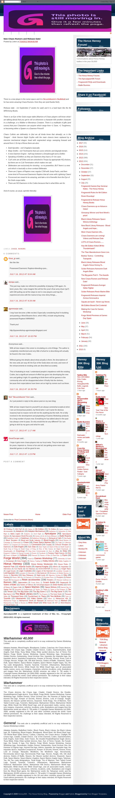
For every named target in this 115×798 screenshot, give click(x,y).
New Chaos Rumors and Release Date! (22, 39)
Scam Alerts (35, 582)
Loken (80, 546)
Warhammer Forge (10, 601)
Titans (43, 596)
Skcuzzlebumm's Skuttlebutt (54, 99)
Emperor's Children (10, 553)
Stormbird (18, 589)
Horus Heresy (13, 563)
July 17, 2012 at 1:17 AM (22, 431)
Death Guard (65, 547)
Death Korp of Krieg (11, 549)
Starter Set (8, 589)
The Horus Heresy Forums (89, 76)
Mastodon (31, 573)
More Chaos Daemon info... (92, 232)
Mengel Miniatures (100, 471)
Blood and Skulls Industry (30, 540)
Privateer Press (49, 577)
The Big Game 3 (57, 591)
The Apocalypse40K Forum (89, 79)
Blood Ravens (64, 540)
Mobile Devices (64, 573)
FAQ (69, 553)
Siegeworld (64, 582)
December (85, 164)
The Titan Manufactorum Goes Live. (95, 252)
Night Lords (41, 575)
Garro (69, 558)
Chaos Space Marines (42, 542)
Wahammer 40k (62, 598)
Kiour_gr (12, 258)
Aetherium (52, 531)
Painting (6, 577)
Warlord (64, 601)
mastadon (22, 573)
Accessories (8, 531)
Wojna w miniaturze (100, 422)
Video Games (36, 598)
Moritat (6, 575)
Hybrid (71, 794)
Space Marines (32, 587)
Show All (107, 610)
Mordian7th (82, 549)
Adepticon (20, 531)
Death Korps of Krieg (28, 549)
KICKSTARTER (44, 569)
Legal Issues (11, 571)
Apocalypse (50, 533)
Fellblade (23, 555)
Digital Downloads (62, 549)
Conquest (15, 545)
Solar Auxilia (58, 585)
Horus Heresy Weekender (42, 564)
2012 (81, 161)
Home (37, 514)
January (84, 341)
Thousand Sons (17, 596)
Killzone (56, 569)
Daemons (7, 547)
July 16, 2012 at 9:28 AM (22, 301)
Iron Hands (18, 569)
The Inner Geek (56, 594)
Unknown (82, 552)
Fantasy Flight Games (56, 553)
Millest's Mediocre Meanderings (101, 446)
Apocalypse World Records (22, 536)
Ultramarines (21, 598)
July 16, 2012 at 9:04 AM (22, 274)
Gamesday (61, 558)
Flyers (64, 555)
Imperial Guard (25, 567)
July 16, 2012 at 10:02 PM (23, 336)
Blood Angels (49, 540)
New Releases (27, 575)
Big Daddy (67, 538)
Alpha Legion (15, 534)
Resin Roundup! (87, 196)
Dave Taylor (43, 547)
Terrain (10, 591)
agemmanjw (13, 309)
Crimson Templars (62, 545)
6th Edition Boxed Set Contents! (94, 305)
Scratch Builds (49, 582)
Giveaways (10, 561)
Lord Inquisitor (9, 573)
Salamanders (23, 582)
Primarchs (37, 577)
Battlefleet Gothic (13, 538)
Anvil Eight (37, 534)
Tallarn (45, 589)
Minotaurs (53, 573)
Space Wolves (51, 587)
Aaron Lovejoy (64, 529)
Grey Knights (22, 561)
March (83, 334)
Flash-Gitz (56, 555)
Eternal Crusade (24, 553)
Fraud (30, 558)
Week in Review (20, 603)
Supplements (28, 589)
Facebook (42, 553)
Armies (37, 536)
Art (43, 536)
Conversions (36, 544)
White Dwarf (33, 603)
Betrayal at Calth (55, 538)
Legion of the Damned (44, 571)
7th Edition (52, 529)
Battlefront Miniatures (39, 538)
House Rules (63, 564)
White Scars (47, 603)
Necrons (14, 575)
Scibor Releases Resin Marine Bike (95, 292)
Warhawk (40, 601)
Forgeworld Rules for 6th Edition (94, 192)
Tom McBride (55, 596)
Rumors (22, 249)
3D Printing (8, 529)
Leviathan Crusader (62, 571)
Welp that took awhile (106, 600)
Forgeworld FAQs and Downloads (91, 82)
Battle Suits (101, 397)
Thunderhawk (33, 596)
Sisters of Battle (10, 585)
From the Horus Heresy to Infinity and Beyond (83, 451)
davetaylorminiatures (83, 483)
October (84, 172)
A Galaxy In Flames (100, 523)
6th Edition (39, 529)
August (84, 179)
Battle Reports (65, 536)
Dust (50, 551)
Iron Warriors (30, 569)
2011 (81, 346)
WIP (56, 603)
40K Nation (28, 529)
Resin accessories (31, 579)
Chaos (14, 249)
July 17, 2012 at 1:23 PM (22, 454)
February (84, 337)
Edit (7, 33)
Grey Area (82, 542)
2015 (81, 150)
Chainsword (16, 542)
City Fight (58, 542)
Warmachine (8, 603)
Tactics (37, 589)
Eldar (65, 551)
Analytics (27, 534)
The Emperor (43, 594)
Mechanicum (42, 573)
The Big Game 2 (39, 591)
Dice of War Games (46, 549)
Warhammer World (26, 601)
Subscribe (105, 33)
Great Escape (14, 438)
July (82, 183)
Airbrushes (61, 531)
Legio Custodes (25, 571)
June (83, 323)
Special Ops (65, 587)
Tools (67, 596)
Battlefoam (25, 538)
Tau (69, 589)
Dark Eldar (32, 547)
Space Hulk (17, 587)
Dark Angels (19, 547)
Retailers (50, 580)
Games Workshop (43, 558)
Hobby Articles (48, 561)
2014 (81, 154)
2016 (81, 147)
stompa (11, 282)
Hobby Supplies (64, 561)
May (83, 326)
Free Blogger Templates (97, 794)
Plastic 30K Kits (17, 577)
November (85, 168)
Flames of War (45, 555)
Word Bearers (66, 603)
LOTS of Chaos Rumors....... (92, 242)
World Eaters (11, 605)
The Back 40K (102, 566)
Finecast (34, 555)
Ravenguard (15, 580)
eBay (57, 551)
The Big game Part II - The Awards (95, 275)
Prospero (59, 577)
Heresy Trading (35, 561)
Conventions (25, 545)
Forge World (12, 558)
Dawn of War (53, 547)
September (85, 175)
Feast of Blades (11, 555)
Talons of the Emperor (57, 589)
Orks (65, 575)
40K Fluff (18, 529)
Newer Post (8, 514)
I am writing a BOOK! (88, 490)
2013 (81, 158)
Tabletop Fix (101, 375)
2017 (81, 143)
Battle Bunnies (84, 85)
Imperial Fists (9, 567)
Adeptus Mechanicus (36, 531)
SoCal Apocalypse (43, 585)
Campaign (7, 542)
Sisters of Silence (26, 585)
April (83, 330)
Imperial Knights (41, 567)
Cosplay (49, 545)
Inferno (55, 567)
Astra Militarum (52, 536)
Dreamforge (20, 551)
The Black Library (24, 594)
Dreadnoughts (8, 551)
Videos (50, 598)
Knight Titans (66, 569)
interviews (7, 569)
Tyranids (7, 598)
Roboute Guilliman (63, 580)
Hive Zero (100, 542)
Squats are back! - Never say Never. (95, 302)
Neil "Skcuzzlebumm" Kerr (19, 397)
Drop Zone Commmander (36, 551)
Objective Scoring (54, 575)
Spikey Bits (82, 375)
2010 (81, 349)
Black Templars (12, 540)
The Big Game (23, 591)
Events (34, 553)
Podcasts (29, 577)
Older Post (67, 514)
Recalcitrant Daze (101, 497)
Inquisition (64, 567)
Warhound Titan (52, 601)
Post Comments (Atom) (23, 520)
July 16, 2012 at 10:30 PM (23, 389)
